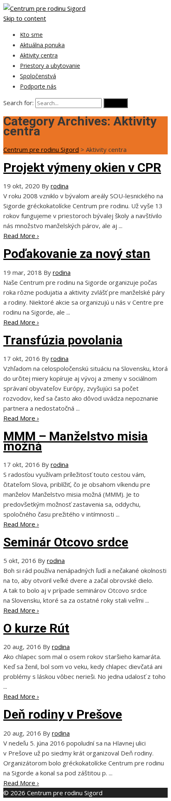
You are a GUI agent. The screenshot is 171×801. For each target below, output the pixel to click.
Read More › (21, 235)
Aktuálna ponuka (42, 45)
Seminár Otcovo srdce (65, 542)
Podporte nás (38, 86)
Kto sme (31, 34)
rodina (59, 186)
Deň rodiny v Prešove (62, 714)
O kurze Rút (36, 628)
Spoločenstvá (38, 76)
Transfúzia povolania (62, 340)
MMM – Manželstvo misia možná (75, 441)
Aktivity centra (39, 55)
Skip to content (24, 18)
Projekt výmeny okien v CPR (82, 167)
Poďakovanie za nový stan (76, 253)
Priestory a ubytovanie (50, 66)
